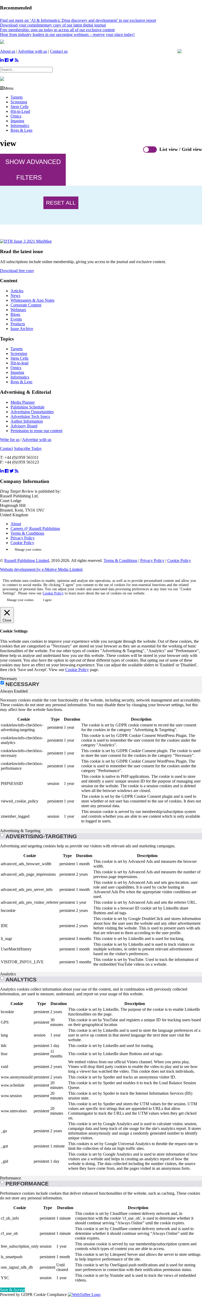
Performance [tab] (10, 1178)
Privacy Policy (23, 538)
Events (16, 319)
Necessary (22, 684)
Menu (8, 88)
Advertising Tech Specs (30, 416)
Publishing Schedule (27, 407)
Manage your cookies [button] (28, 549)
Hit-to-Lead (20, 111)
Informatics (20, 125)
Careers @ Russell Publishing (35, 528)
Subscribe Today (28, 448)
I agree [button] (47, 600)
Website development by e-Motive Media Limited (41, 569)
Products (18, 324)
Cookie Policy (22, 542)
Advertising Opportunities (32, 412)
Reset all (61, 203)
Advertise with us (32, 51)
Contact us (59, 51)
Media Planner (23, 402)
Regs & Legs (21, 130)
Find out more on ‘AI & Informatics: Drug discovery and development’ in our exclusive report (78, 20)
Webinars (18, 309)
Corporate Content (26, 305)
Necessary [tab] (8, 678)
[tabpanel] (101, 761)
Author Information (27, 421)
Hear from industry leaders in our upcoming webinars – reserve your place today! (67, 34)
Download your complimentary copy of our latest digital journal (53, 25)
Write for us (9, 439)
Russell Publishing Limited (26, 560)
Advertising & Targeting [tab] (20, 830)
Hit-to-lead (19, 363)
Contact (6, 448)
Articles (17, 291)
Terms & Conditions (27, 533)
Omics (16, 116)
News (15, 295)
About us (7, 51)
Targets (17, 97)
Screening (19, 102)
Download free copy (17, 270)
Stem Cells (19, 106)
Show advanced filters (33, 169)
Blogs (15, 314)
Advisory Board (24, 426)
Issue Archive (22, 328)
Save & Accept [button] (12, 1290)
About (16, 524)
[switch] (2, 835)
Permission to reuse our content (36, 430)
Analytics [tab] (8, 974)
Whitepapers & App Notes (32, 300)
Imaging (17, 121)
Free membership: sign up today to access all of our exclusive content (57, 30)
